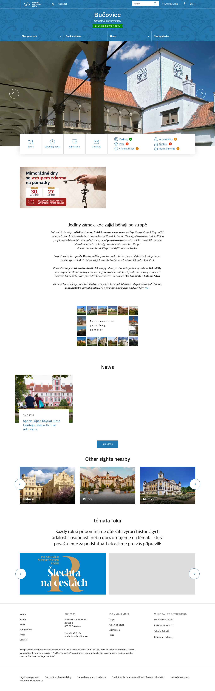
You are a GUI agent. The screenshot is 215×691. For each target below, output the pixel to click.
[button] (20, 573)
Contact (62, 3)
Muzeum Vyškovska (163, 619)
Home (23, 614)
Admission (114, 629)
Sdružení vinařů (161, 631)
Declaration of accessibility (58, 677)
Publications (26, 629)
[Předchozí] (14, 94)
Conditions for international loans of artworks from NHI (139, 677)
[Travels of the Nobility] (63, 574)
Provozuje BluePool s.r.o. (31, 680)
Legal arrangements (30, 677)
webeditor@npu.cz (180, 677)
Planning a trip (170, 3)
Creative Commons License (120, 649)
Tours (112, 619)
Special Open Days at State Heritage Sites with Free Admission (41, 425)
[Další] (201, 94)
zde (146, 288)
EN (192, 3)
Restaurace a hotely (163, 636)
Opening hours (116, 624)
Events (23, 619)
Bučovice (107, 15)
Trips (111, 634)
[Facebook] (185, 4)
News (22, 624)
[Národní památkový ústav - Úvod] (32, 4)
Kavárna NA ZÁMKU (163, 625)
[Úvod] (53, 3)
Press (22, 634)
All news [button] (108, 444)
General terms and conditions (92, 677)
